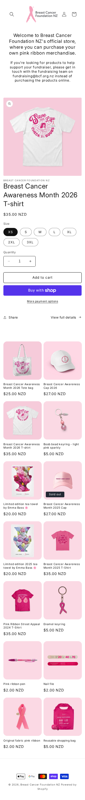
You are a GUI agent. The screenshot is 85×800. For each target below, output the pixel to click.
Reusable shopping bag (60, 740)
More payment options (42, 301)
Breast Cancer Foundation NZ (40, 784)
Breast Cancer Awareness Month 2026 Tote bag (21, 385)
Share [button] (13, 317)
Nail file (49, 684)
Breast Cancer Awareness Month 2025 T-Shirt (62, 565)
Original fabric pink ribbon (21, 740)
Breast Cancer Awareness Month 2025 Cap (62, 505)
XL (69, 232)
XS (10, 232)
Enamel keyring (54, 624)
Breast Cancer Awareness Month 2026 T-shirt (21, 446)
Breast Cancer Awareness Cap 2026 (62, 385)
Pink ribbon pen (14, 684)
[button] (12, 14)
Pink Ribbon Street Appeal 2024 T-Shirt (21, 625)
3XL (30, 242)
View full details (63, 317)
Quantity (9, 252)
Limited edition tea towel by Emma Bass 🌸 (20, 505)
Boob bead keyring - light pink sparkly (61, 446)
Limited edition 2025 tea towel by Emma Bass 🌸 (20, 565)
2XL (11, 242)
